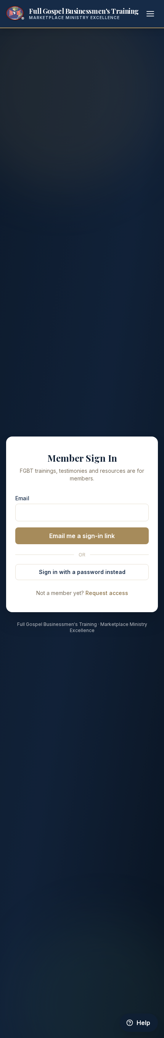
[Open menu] (150, 13)
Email (22, 498)
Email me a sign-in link (82, 536)
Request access (106, 593)
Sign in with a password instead (82, 572)
